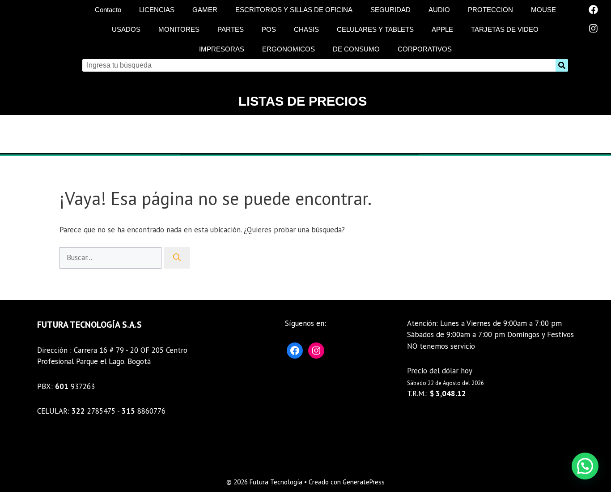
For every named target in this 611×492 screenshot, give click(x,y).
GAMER (204, 9)
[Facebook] (593, 9)
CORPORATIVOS (425, 49)
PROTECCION (490, 9)
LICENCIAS (156, 9)
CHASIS (306, 29)
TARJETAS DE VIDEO (505, 29)
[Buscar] (177, 258)
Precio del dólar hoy (439, 371)
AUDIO (439, 9)
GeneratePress (364, 482)
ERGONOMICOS (288, 49)
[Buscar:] (111, 257)
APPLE (442, 29)
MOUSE (543, 9)
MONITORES (178, 29)
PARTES (230, 29)
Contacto (108, 9)
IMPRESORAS (221, 49)
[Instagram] (593, 28)
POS (269, 29)
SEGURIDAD (390, 9)
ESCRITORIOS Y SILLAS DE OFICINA (293, 9)
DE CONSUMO (356, 49)
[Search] (562, 65)
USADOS (126, 29)
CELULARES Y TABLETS (375, 29)
